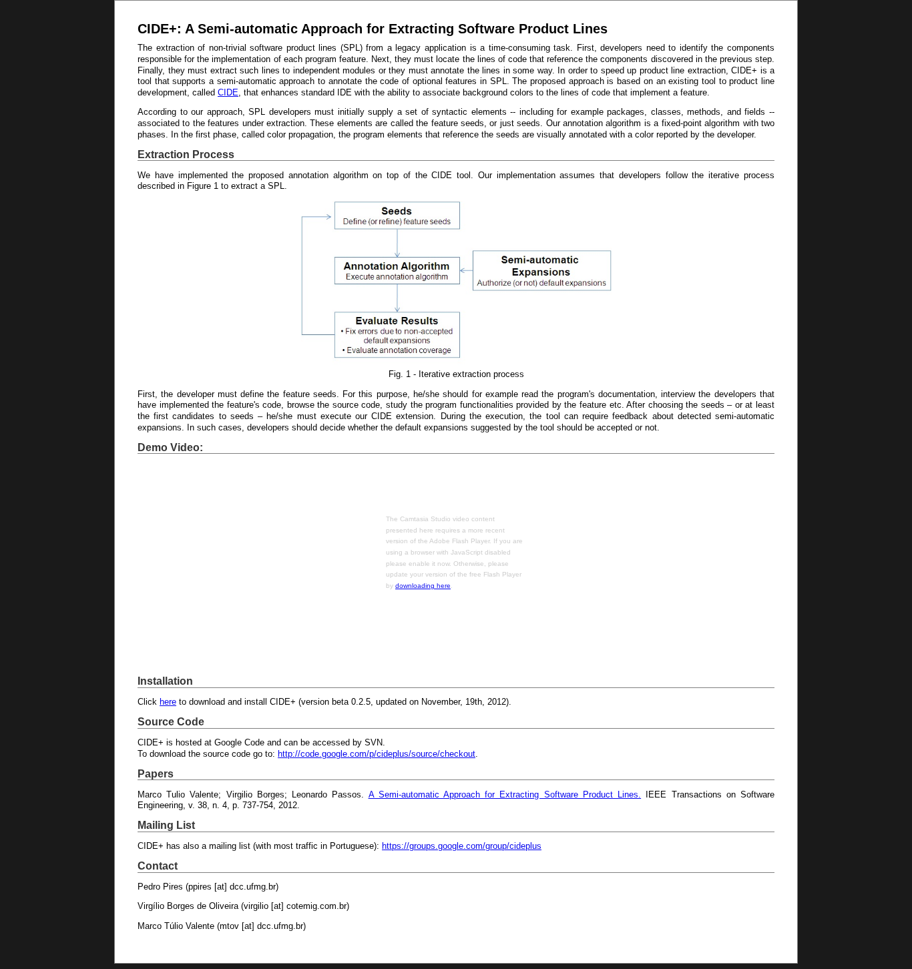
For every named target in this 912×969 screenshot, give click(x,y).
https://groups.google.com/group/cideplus (461, 846)
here (168, 702)
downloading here (423, 585)
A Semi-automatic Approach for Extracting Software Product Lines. (505, 794)
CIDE (228, 92)
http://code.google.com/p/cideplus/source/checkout (376, 754)
